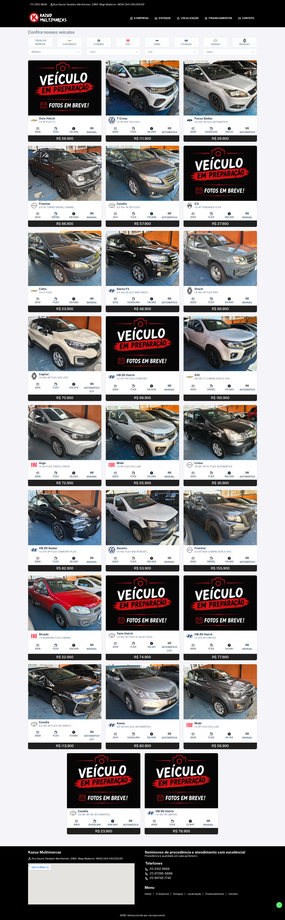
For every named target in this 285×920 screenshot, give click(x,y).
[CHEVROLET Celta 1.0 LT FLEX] (64, 258)
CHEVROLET (70, 44)
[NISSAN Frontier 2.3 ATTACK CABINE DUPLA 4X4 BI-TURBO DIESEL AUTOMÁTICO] (220, 517)
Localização (189, 18)
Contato (248, 18)
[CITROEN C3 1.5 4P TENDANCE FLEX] (220, 173)
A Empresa (141, 18)
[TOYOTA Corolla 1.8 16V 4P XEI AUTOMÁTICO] (103, 780)
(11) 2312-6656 (38, 4)
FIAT (128, 44)
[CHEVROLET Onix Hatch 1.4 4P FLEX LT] (64, 88)
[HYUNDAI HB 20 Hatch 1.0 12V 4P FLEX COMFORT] (142, 343)
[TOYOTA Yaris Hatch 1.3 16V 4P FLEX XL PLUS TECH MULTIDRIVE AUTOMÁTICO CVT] (142, 603)
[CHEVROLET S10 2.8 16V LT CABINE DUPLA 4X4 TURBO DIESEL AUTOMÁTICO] (220, 343)
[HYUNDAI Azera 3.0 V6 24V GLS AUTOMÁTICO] (142, 691)
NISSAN (215, 44)
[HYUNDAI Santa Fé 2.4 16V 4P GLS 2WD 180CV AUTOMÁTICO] (142, 258)
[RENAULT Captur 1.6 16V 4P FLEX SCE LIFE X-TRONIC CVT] (64, 343)
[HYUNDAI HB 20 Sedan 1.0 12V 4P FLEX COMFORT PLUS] (64, 517)
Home (148, 893)
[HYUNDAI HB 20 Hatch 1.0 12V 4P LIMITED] (220, 603)
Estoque (164, 18)
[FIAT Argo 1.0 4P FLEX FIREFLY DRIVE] (64, 432)
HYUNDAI (186, 44)
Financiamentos (220, 18)
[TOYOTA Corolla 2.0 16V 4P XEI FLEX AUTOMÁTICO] (142, 173)
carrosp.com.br (156, 915)
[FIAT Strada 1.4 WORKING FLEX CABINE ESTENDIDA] (64, 603)
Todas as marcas (40, 42)
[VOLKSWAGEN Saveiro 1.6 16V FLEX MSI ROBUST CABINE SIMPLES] (142, 517)
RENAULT (244, 44)
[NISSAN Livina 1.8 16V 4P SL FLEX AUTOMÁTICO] (220, 432)
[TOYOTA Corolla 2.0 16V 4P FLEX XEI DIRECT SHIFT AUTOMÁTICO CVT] (64, 691)
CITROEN (99, 44)
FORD (157, 44)
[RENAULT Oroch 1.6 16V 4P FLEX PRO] (220, 258)
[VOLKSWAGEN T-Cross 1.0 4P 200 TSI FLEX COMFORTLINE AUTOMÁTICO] (142, 88)
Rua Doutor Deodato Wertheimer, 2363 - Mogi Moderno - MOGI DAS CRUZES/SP (98, 4)
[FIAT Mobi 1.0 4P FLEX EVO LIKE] (142, 432)
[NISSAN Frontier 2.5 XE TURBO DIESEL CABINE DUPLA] (64, 173)
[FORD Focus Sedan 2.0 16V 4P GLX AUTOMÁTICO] (220, 88)
